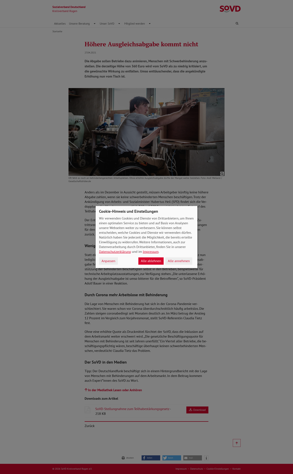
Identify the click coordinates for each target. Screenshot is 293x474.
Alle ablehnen (151, 261)
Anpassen (108, 261)
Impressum (151, 251)
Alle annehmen (179, 261)
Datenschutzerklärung (115, 251)
